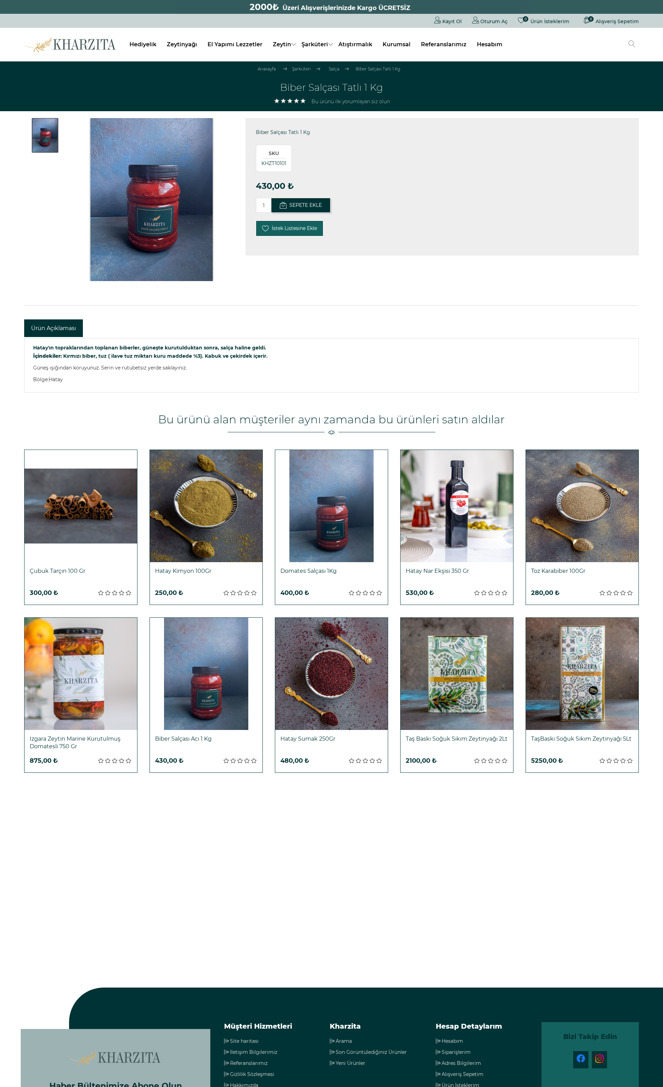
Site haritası (244, 1041)
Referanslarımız (444, 44)
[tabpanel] (331, 365)
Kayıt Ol (451, 21)
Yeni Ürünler (350, 1063)
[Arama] (632, 44)
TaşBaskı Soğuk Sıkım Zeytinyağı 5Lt (581, 738)
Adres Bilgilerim (461, 1063)
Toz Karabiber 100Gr (558, 571)
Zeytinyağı (182, 44)
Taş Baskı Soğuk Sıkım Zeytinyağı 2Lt (457, 738)
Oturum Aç (493, 21)
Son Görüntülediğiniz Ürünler (371, 1052)
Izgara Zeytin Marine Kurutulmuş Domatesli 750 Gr (75, 742)
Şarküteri (314, 44)
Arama (344, 1041)
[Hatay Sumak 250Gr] (331, 674)
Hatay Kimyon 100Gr (183, 571)
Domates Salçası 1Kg (308, 571)
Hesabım (489, 44)
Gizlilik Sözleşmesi (252, 1074)
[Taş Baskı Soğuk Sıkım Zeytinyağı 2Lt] (457, 674)
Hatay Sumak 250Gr (307, 738)
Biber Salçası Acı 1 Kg (183, 738)
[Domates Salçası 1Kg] (331, 506)
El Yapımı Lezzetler (235, 44)
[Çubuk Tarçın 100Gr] (81, 506)
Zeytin (282, 44)
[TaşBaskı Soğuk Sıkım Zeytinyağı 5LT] (582, 674)
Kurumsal (397, 44)
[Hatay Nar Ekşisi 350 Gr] (457, 506)
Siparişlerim (456, 1052)
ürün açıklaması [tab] (53, 328)
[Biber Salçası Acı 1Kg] (206, 674)
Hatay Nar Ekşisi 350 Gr (437, 571)
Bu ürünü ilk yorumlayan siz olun (350, 101)
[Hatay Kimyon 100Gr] (206, 506)
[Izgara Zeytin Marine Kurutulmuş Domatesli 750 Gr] (81, 674)
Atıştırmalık (355, 44)
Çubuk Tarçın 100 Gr (57, 571)
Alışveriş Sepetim (462, 1074)
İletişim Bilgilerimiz (253, 1052)
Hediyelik (142, 44)
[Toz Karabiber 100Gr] (582, 506)
